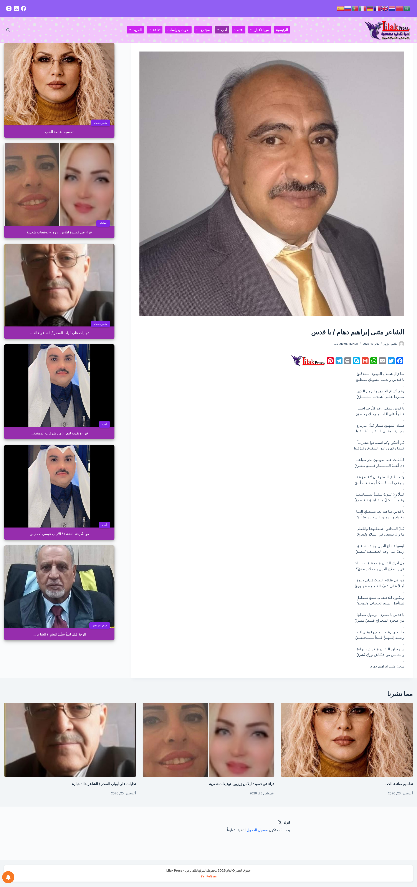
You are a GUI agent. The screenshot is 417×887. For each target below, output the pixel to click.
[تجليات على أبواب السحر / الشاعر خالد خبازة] (70, 740)
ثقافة (156, 30)
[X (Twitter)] (16, 8)
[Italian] (362, 8)
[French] (377, 8)
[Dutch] (392, 8)
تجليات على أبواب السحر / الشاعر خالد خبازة (104, 784)
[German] (370, 8)
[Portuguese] (355, 8)
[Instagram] (9, 8)
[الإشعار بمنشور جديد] (8, 877)
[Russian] (348, 8)
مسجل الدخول (257, 830)
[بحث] (8, 30)
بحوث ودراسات (178, 30)
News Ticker (349, 343)
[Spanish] (340, 8)
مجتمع (205, 30)
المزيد (137, 30)
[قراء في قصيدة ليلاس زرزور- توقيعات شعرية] (208, 740)
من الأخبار (262, 30)
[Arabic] (407, 8)
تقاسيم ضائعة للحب (399, 784)
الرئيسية (282, 30)
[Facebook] (23, 8)
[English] (385, 8)
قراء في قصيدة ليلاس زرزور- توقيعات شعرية (242, 784)
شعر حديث (100, 123)
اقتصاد (238, 30)
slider (103, 223)
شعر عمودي (100, 625)
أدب (224, 30)
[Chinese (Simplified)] (399, 8)
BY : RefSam (209, 876)
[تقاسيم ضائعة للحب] (347, 740)
